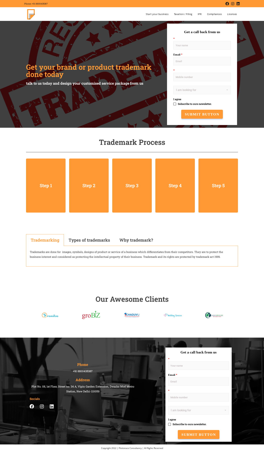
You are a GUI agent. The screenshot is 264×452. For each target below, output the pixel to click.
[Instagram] (42, 406)
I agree (177, 99)
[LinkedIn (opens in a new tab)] (237, 4)
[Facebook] (32, 406)
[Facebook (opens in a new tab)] (227, 4)
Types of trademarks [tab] (89, 240)
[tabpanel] (132, 256)
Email (177, 54)
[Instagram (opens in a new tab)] (232, 4)
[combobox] (176, 91)
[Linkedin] (51, 406)
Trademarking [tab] (45, 240)
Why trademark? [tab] (136, 240)
